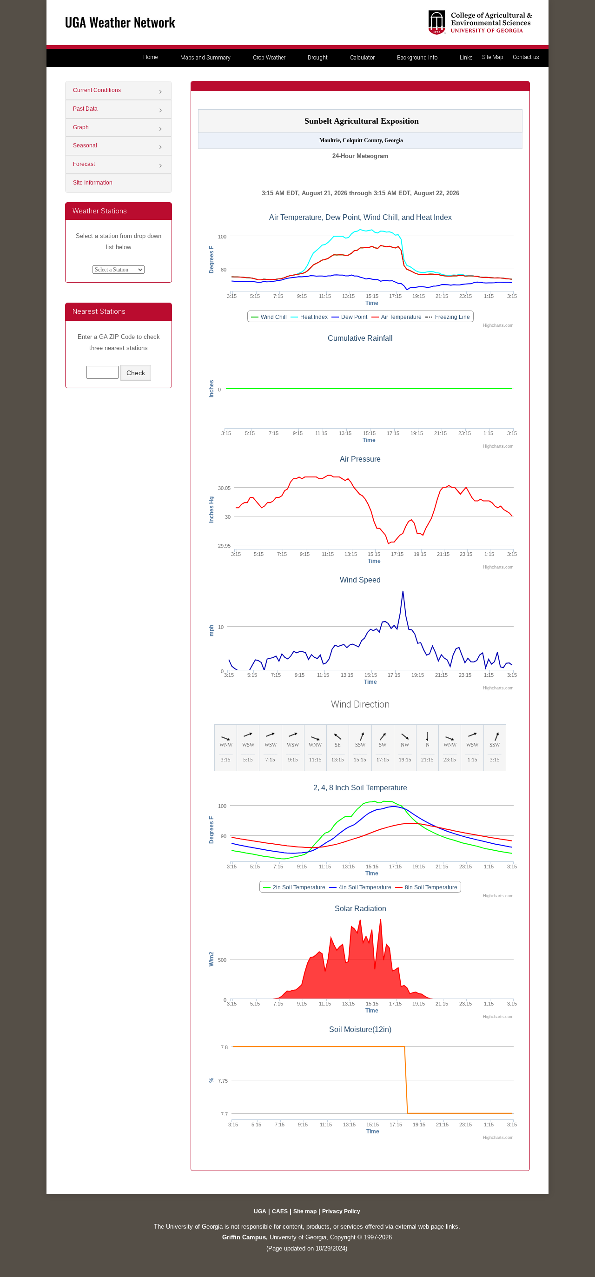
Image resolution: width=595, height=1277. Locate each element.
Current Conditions (97, 90)
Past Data (85, 109)
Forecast (84, 164)
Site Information (92, 182)
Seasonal (85, 145)
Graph (81, 127)
